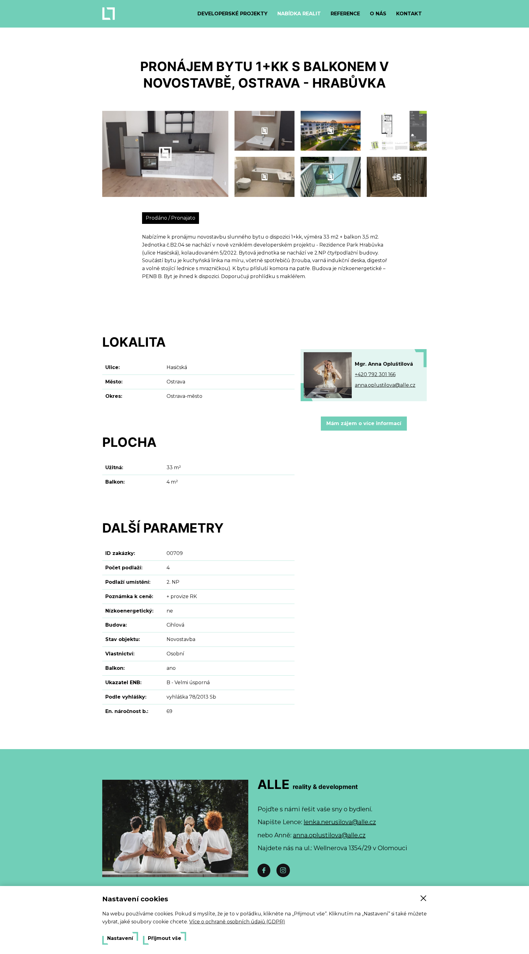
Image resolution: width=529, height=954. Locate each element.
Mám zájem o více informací (363, 423)
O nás (378, 14)
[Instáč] (283, 870)
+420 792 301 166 (375, 374)
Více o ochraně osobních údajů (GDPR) (237, 922)
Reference (345, 14)
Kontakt (409, 14)
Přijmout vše (164, 938)
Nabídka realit (299, 14)
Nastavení (120, 938)
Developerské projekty (232, 14)
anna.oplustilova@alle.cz (385, 385)
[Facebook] (263, 870)
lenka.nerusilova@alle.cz (340, 822)
